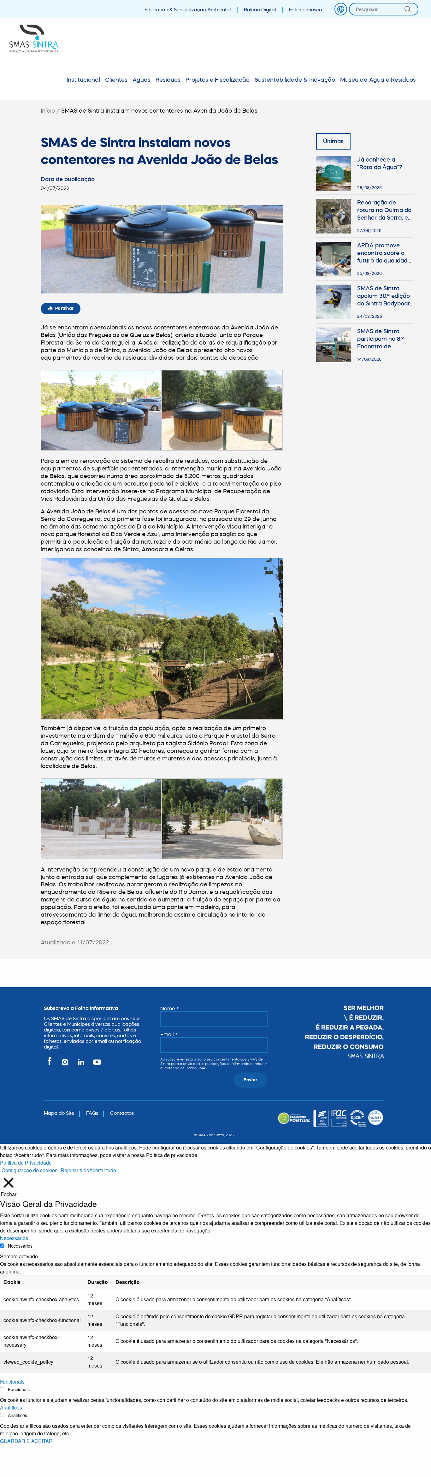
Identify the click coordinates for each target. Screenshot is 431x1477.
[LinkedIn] (82, 1064)
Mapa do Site (59, 1113)
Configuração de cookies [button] (29, 1170)
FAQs (92, 1113)
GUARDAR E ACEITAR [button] (26, 1441)
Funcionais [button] (12, 1381)
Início (48, 110)
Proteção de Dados (180, 1068)
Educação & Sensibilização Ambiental (188, 10)
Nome (169, 1008)
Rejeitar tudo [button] (75, 1170)
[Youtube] (96, 1064)
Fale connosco (305, 10)
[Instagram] (65, 1064)
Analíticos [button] (11, 1407)
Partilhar (64, 308)
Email (169, 1034)
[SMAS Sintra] (33, 38)
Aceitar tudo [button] (102, 1170)
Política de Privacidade (26, 1162)
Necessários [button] (14, 1238)
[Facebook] (50, 1064)
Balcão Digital (260, 10)
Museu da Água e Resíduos (378, 79)
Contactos (122, 1113)
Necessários (20, 1246)
